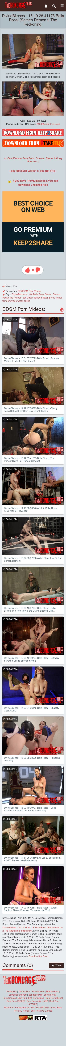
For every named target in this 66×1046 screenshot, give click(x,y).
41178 (29, 294)
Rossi (41, 294)
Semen (48, 294)
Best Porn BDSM (54, 997)
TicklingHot (24, 991)
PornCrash (39, 997)
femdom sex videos (23, 297)
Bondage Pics (35, 994)
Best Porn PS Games (41, 1010)
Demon (56, 294)
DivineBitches (18, 294)
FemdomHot (38, 991)
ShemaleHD (50, 994)
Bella (35, 294)
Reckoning (7, 297)
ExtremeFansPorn (18, 994)
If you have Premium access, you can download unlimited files (35, 182)
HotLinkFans (52, 991)
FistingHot (11, 991)
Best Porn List (25, 997)
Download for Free (38, 956)
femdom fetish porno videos (48, 297)
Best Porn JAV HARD (37, 1001)
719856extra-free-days (48, 123)
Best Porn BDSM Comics (43, 1007)
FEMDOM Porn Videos (29, 291)
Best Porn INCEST (16, 1001)
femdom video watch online (16, 300)
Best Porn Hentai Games (16, 1007)
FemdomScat (9, 997)
